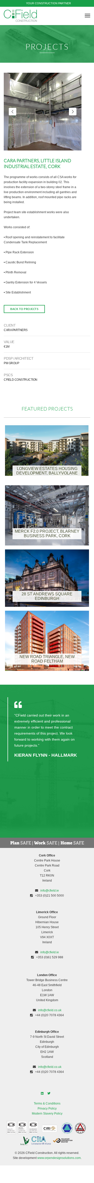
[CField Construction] (20, 15)
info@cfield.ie (49, 890)
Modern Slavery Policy (47, 1113)
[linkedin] (44, 1093)
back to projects (24, 308)
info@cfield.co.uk (49, 1010)
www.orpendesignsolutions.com (59, 1158)
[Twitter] (50, 1093)
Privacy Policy (47, 1108)
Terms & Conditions (47, 1103)
